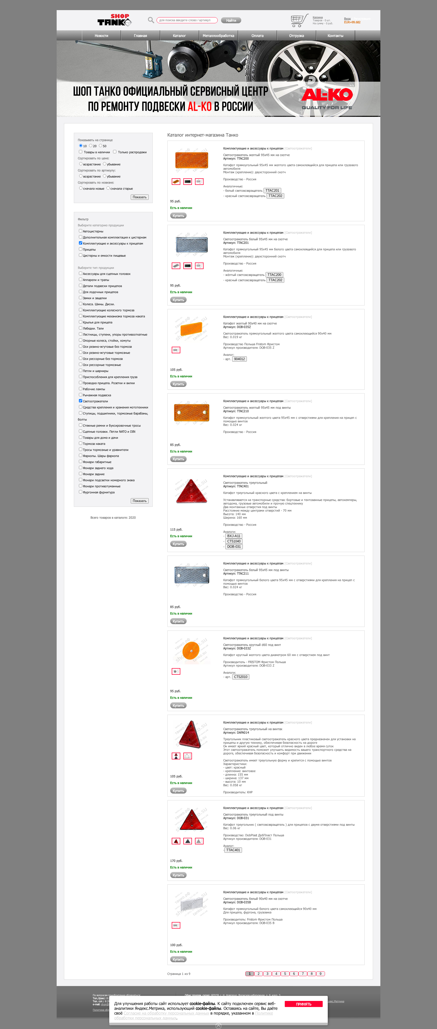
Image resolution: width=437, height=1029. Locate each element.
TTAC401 (233, 850)
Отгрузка (296, 35)
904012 (239, 359)
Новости (101, 35)
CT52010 (240, 677)
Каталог (179, 35)
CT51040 (234, 541)
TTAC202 (275, 196)
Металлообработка (218, 35)
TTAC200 (274, 275)
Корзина (318, 17)
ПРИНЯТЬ (303, 1004)
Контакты (335, 35)
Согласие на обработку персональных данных (166, 1013)
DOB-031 (234, 547)
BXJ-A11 (233, 536)
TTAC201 (272, 190)
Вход (347, 18)
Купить (178, 215)
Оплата (258, 35)
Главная (140, 35)
